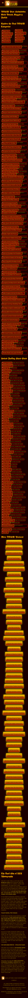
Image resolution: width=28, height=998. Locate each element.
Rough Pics (6, 39)
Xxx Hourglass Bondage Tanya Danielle (14, 696)
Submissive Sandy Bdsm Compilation (14, 638)
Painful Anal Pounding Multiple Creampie (14, 611)
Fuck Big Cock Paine (14, 814)
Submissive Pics (20, 33)
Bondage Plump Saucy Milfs (14, 862)
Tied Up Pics (6, 41)
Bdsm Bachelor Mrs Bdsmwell (14, 579)
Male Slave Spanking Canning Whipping (14, 760)
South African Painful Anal (14, 606)
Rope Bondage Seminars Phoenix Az (14, 771)
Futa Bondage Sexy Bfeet (14, 600)
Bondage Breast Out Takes (14, 718)
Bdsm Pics (6, 31)
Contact (14, 980)
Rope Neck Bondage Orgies (14, 739)
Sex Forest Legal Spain (14, 808)
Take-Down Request (20, 978)
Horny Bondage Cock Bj (14, 856)
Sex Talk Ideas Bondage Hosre (14, 707)
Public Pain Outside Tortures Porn (14, 723)
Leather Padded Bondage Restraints (14, 563)
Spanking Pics (6, 36)
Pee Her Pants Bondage (14, 558)
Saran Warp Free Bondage (14, 851)
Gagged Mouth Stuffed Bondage (14, 595)
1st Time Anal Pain (14, 750)
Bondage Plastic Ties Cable (14, 830)
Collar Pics (19, 35)
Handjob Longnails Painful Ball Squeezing (14, 712)
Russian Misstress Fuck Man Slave (14, 803)
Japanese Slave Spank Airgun (14, 643)
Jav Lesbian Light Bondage (14, 745)
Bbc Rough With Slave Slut (14, 617)
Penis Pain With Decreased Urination (14, 590)
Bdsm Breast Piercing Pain (14, 755)
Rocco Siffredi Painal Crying (14, 547)
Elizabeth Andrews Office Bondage (14, 702)
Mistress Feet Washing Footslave (14, 654)
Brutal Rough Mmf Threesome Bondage (14, 734)
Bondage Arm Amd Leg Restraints (14, 835)
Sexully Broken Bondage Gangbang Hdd (14, 824)
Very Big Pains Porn (14, 649)
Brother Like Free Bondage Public (14, 633)
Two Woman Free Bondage (14, 622)
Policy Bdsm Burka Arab (14, 840)
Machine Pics (19, 38)
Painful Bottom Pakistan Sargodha (14, 686)
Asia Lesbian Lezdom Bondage (14, 798)
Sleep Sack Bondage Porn (14, 542)
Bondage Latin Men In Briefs (14, 691)
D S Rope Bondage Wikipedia (14, 670)
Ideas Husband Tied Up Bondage (14, 729)
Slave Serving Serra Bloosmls (14, 659)
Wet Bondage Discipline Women (14, 680)
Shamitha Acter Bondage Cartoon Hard (14, 569)
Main (6, 978)
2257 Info (11, 978)
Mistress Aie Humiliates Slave (14, 675)
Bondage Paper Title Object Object (14, 787)
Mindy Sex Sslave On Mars (14, 766)
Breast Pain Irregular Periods (14, 776)
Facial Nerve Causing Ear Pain (14, 553)
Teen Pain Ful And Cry (14, 627)
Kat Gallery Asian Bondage (14, 819)
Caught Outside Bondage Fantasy (14, 782)
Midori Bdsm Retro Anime (14, 792)
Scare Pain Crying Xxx (14, 574)
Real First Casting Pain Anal (14, 585)
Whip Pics (18, 30)
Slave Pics (19, 41)
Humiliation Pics (7, 34)
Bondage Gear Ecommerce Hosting (14, 867)
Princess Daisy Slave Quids (14, 665)
